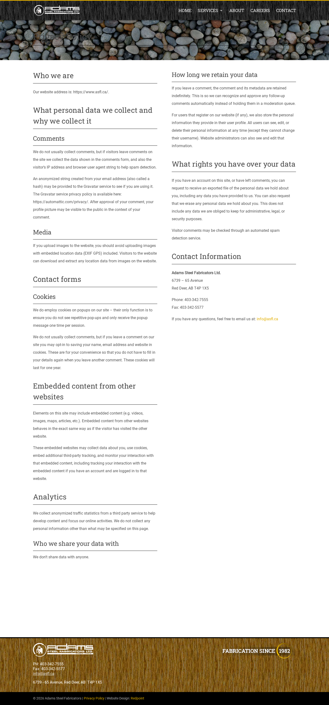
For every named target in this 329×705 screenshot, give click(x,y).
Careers (260, 11)
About (236, 11)
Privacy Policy (94, 698)
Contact (286, 11)
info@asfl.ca (267, 319)
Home (184, 11)
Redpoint (137, 698)
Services (208, 11)
